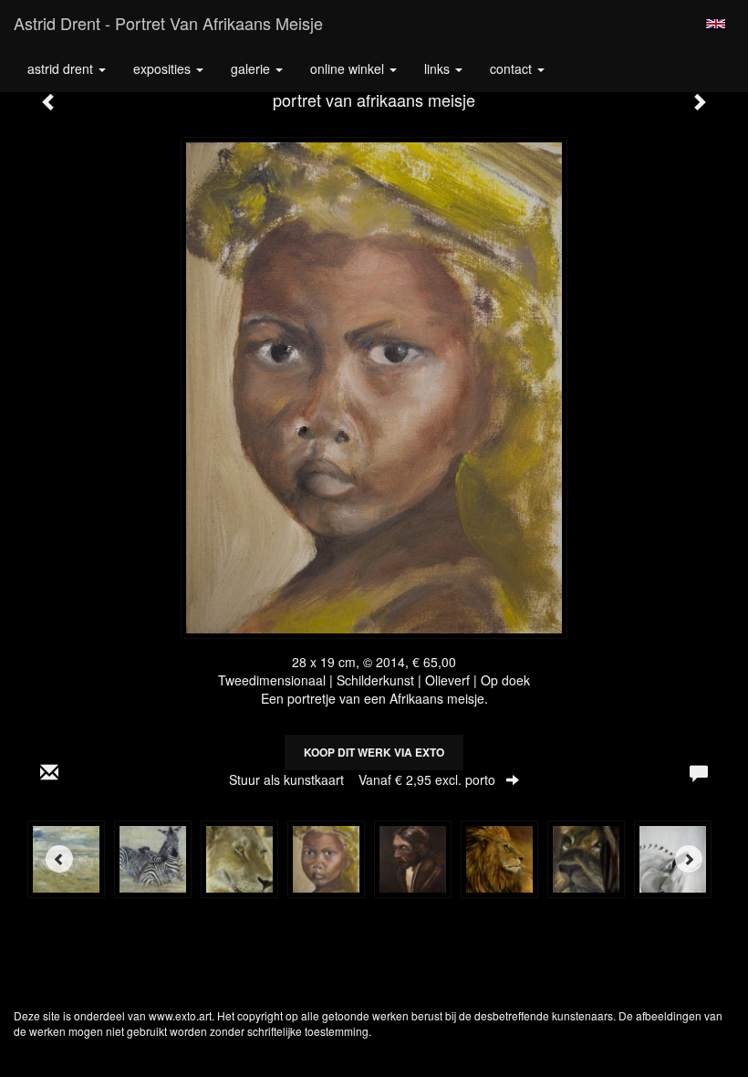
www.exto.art (180, 1015)
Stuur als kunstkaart (362, 779)
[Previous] (59, 859)
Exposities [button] (163, 68)
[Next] (688, 859)
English (715, 23)
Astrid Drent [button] (62, 68)
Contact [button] (512, 68)
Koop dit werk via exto (374, 752)
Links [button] (438, 68)
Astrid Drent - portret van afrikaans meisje (168, 23)
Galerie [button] (252, 68)
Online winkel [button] (349, 68)
